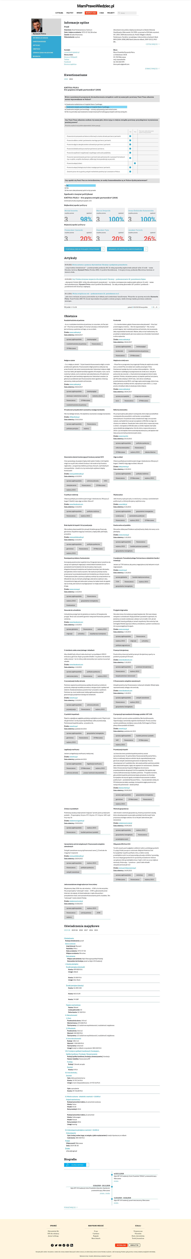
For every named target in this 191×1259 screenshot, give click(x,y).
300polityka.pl (74, 417)
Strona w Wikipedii (70, 57)
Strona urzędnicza (70, 64)
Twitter (66, 59)
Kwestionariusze (39, 41)
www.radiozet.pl (75, 332)
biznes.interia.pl (124, 788)
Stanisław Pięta (102, 230)
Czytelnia (59, 13)
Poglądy (96, 1236)
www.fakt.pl (123, 504)
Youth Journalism (138, 1238)
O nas (102, 13)
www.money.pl (124, 535)
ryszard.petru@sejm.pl (71, 52)
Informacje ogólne (40, 38)
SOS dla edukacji (53, 1234)
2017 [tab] (86, 930)
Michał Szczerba (71, 211)
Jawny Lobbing (53, 1236)
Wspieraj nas (138, 1231)
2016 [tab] (91, 930)
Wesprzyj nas (91, 13)
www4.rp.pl (123, 570)
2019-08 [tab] (67, 930)
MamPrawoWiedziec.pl (95, 6)
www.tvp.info (123, 436)
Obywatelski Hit (53, 1231)
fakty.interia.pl (124, 466)
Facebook (67, 62)
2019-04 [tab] (75, 930)
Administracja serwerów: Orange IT (102, 1256)
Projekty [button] (110, 13)
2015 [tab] (71, 79)
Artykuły (36, 45)
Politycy (70, 13)
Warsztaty (138, 1234)
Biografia (36, 56)
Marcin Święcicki (103, 211)
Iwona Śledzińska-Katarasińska (141, 211)
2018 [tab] (66, 79)
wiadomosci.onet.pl (125, 823)
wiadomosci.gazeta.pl (77, 821)
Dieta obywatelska (138, 1236)
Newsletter (134, 1245)
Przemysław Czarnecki (74, 230)
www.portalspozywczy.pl (127, 868)
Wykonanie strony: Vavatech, (87, 1256)
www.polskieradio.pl (77, 474)
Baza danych (96, 1238)
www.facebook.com (76, 504)
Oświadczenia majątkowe (43, 52)
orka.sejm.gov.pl (71, 1151)
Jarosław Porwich (135, 230)
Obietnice (36, 49)
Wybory (79, 13)
